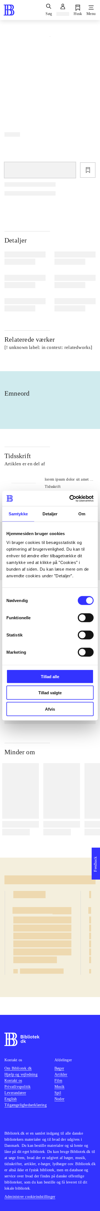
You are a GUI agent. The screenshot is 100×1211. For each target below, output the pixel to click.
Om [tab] (81, 513)
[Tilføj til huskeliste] (88, 170)
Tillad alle (50, 676)
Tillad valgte (50, 692)
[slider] (50, 75)
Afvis (50, 708)
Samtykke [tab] (18, 513)
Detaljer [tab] (50, 513)
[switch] (86, 617)
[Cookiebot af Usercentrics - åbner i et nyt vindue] (71, 498)
